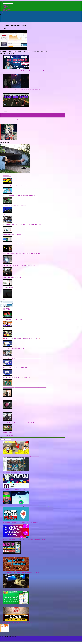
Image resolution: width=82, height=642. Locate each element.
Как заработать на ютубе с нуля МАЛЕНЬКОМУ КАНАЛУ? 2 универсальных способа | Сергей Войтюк (24, 539)
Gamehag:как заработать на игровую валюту (12, 472)
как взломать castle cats (7, 432)
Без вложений (6, 7)
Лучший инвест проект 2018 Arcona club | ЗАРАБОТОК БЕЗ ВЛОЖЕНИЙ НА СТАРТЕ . (21, 89)
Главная (4, 5)
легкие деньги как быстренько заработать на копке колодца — (15, 410)
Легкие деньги (6, 8)
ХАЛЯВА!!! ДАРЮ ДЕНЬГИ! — (9, 287)
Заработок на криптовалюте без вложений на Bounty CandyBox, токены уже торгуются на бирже (24, 70)
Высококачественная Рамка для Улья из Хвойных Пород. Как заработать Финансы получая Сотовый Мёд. (25, 387)
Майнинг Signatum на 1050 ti (8, 589)
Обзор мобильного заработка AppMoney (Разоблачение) (14, 489)
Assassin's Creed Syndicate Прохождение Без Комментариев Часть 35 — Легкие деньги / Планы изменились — (26, 422)
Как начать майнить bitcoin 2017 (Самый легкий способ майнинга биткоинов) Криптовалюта (22, 224)
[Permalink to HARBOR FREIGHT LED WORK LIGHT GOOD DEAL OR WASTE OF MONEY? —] (7, 263)
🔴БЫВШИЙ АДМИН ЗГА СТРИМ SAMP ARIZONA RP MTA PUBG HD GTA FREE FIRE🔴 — (22, 338)
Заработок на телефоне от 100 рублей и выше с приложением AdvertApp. (18, 605)
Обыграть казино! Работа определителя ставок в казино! (14, 205)
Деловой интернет (4, 301)
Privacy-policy (5, 633)
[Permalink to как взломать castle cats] (7, 430)
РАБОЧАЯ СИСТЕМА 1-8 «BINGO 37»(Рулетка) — (13, 319)
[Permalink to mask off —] (7, 297)
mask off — (5, 299)
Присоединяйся (6, 10)
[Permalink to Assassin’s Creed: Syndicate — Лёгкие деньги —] (7, 275)
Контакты (5, 634)
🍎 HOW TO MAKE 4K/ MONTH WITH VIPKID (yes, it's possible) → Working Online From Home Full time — (24, 328)
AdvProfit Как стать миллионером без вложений (12, 214)
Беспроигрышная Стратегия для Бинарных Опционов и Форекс (16, 185)
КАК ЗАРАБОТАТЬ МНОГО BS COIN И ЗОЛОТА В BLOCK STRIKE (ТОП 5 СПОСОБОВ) (21, 456)
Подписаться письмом (7, 306)
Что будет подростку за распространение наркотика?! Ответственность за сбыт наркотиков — (22, 358)
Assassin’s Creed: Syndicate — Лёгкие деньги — (12, 277)
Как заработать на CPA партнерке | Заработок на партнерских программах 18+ (19, 195)
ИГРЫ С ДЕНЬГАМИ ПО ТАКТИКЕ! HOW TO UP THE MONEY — (16, 367)
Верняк (1, 1)
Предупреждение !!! (7, 9)
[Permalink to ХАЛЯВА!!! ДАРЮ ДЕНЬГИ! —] (7, 285)
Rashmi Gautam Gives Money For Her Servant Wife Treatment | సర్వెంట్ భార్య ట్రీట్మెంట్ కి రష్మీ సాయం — (22, 253)
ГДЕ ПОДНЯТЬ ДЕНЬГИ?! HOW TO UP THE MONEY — (14, 348)
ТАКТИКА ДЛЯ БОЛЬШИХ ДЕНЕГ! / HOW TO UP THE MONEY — (16, 377)
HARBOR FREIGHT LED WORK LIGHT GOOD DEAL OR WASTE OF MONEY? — (19, 265)
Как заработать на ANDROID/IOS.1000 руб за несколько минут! (16, 555)
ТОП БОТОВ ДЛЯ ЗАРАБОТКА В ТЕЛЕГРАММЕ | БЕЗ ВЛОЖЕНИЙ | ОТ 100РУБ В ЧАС (21, 572)
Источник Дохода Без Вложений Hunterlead (12, 234)
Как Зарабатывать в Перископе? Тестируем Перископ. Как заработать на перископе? (20, 522)
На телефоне (5, 6)
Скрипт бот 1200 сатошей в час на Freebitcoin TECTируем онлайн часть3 (18, 243)
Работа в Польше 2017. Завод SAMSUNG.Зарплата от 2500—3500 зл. (17, 622)
